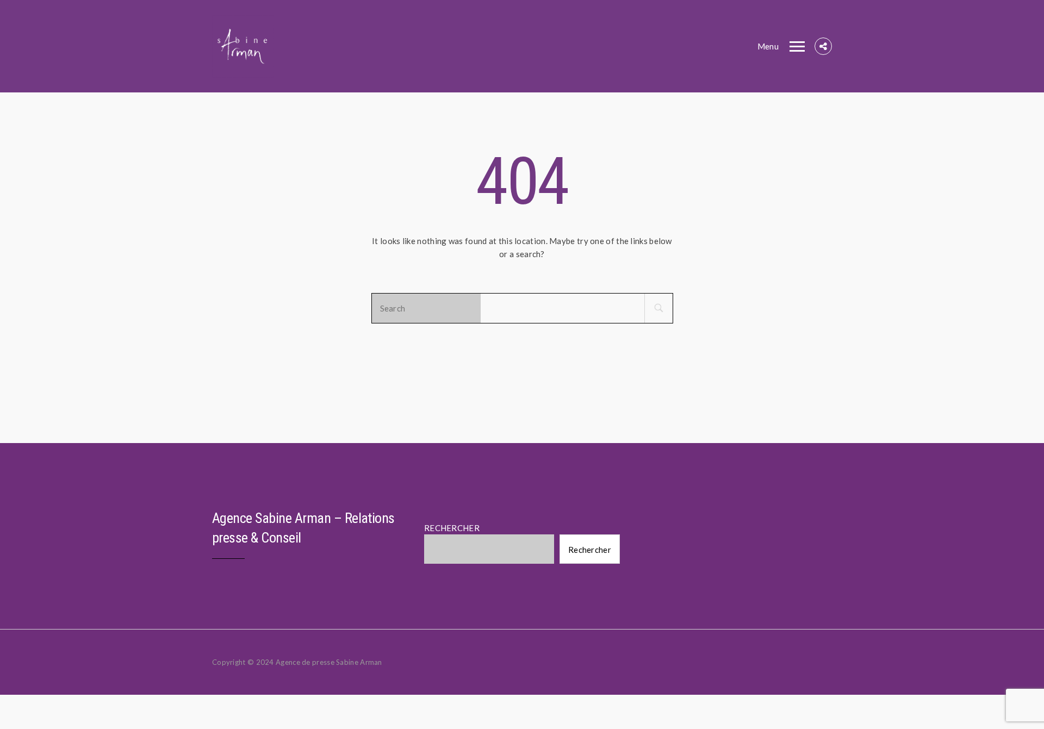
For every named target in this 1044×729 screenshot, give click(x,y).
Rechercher (589, 549)
